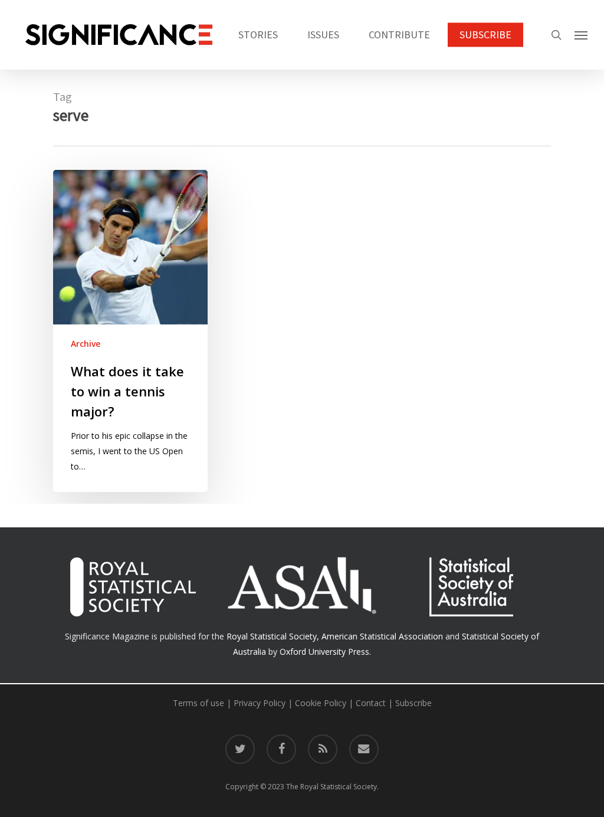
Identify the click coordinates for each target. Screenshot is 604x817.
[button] (581, 35)
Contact (371, 702)
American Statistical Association (382, 636)
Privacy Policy (259, 702)
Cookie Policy (320, 702)
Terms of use (198, 702)
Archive (85, 343)
